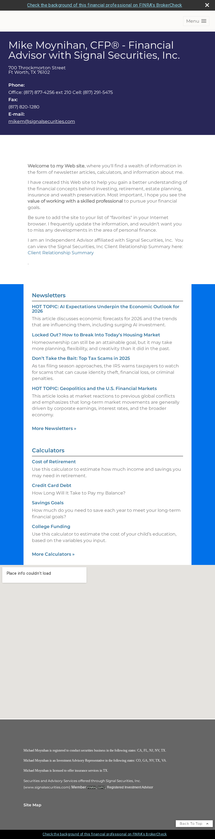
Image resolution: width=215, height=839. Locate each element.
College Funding (51, 526)
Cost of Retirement (54, 461)
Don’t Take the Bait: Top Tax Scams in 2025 (81, 358)
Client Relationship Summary (61, 252)
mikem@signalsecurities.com (41, 121)
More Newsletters (54, 428)
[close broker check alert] (207, 5)
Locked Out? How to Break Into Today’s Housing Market (96, 334)
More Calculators (53, 554)
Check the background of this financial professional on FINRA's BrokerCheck (104, 5)
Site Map (32, 804)
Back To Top (192, 823)
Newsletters (49, 295)
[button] (196, 21)
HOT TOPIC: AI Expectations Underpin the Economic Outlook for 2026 (105, 309)
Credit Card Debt (51, 485)
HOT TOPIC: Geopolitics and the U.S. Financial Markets (94, 388)
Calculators (48, 450)
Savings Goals (48, 502)
